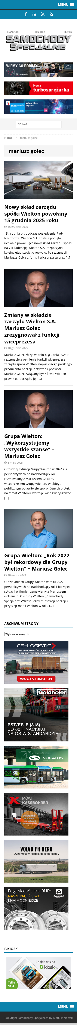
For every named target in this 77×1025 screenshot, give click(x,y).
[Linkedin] (34, 14)
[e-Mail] (51, 14)
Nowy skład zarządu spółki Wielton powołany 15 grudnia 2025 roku (35, 213)
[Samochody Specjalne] (38, 40)
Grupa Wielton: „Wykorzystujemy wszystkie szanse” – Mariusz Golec (29, 446)
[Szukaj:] (39, 124)
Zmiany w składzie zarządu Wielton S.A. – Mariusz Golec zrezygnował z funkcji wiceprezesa (32, 328)
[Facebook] (26, 14)
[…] (68, 257)
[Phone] (43, 14)
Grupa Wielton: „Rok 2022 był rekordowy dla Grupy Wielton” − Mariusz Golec (37, 562)
